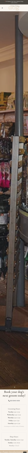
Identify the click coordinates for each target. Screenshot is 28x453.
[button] (2, 8)
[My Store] (14, 8)
